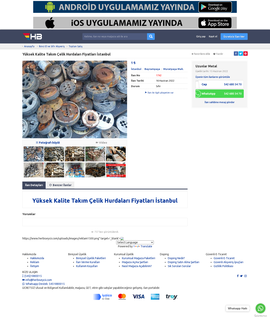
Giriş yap (201, 36)
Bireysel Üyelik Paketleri (91, 258)
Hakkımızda (37, 258)
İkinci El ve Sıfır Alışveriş (52, 46)
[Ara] (151, 36)
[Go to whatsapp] (260, 308)
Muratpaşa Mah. (173, 69)
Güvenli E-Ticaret (224, 258)
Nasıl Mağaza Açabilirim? (137, 266)
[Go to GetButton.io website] (260, 316)
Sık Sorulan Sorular (179, 266)
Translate (146, 246)
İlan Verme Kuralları (88, 262)
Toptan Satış (75, 46)
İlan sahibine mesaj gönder (220, 102)
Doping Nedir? (176, 258)
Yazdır (219, 54)
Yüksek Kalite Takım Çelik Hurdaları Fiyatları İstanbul (104, 200)
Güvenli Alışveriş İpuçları (228, 262)
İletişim (34, 266)
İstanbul (136, 69)
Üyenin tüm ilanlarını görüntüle (212, 77)
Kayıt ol (213, 36)
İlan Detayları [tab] (34, 185)
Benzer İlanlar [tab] (62, 185)
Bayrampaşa (152, 69)
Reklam (34, 262)
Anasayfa (29, 46)
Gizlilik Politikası (223, 266)
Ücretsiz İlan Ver (234, 36)
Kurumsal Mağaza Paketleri (138, 258)
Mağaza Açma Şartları (135, 262)
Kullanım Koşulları (87, 266)
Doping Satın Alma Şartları (183, 262)
